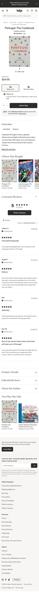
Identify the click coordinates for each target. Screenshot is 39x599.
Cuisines (20, 22)
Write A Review (20, 213)
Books (6, 22)
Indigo (8, 584)
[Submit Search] (4, 16)
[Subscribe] (34, 465)
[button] (3, 10)
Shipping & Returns (8, 489)
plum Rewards (7, 522)
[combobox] (21, 16)
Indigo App (5, 533)
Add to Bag (23, 105)
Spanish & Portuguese (19, 24)
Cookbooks (13, 22)
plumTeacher (6, 526)
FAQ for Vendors (7, 508)
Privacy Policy (28, 584)
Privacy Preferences (8, 587)
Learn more (22, 114)
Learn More (7, 449)
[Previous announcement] (2, 3)
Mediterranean (29, 22)
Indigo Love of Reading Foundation (14, 558)
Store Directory (7, 529)
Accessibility (6, 573)
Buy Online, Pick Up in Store (11, 541)
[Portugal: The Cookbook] (9, 171)
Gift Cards (5, 537)
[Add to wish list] (14, 180)
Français (17, 579)
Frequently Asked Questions (12, 486)
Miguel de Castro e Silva (26, 429)
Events (4, 518)
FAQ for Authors (7, 504)
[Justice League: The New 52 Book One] (26, 171)
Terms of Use (19, 587)
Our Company (7, 554)
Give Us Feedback (8, 501)
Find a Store (6, 497)
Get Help (5, 493)
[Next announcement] (36, 3)
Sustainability (6, 566)
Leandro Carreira (19, 31)
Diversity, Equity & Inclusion (11, 562)
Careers (4, 551)
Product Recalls (7, 569)
